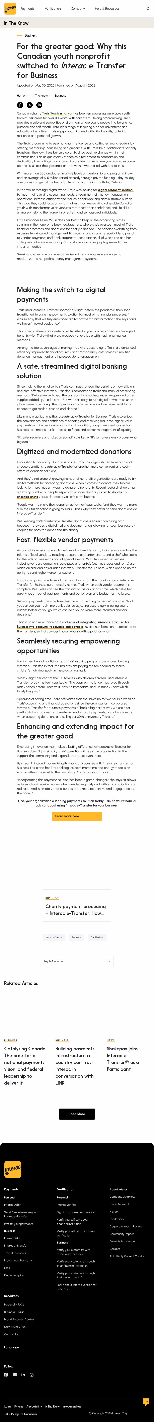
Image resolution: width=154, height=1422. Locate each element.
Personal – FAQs (14, 1304)
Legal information (53, 961)
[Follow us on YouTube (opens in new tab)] (17, 1377)
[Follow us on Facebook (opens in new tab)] (8, 1377)
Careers (115, 1249)
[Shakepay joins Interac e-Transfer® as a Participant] (128, 1010)
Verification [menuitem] (53, 8)
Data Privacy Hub (14, 1327)
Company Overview (122, 1196)
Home (21, 95)
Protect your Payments (18, 1260)
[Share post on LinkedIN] (39, 105)
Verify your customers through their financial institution (76, 1263)
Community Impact (122, 1234)
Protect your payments (18, 1224)
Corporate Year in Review (126, 1226)
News (111, 1040)
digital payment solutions (116, 190)
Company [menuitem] (78, 8)
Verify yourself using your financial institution (72, 1222)
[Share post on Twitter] (30, 105)
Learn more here (67, 816)
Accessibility (34, 1406)
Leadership (117, 1219)
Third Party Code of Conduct (128, 1256)
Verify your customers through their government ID (76, 1275)
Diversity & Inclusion (122, 1241)
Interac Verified (66, 1204)
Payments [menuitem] (27, 8)
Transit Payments (15, 1253)
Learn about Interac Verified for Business (76, 1287)
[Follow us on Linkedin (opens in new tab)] (25, 1377)
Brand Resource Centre (19, 1319)
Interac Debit (12, 1204)
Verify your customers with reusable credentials (73, 1252)
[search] (148, 8)
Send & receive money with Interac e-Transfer (21, 1214)
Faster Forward (119, 1204)
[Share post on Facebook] (20, 105)
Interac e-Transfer (54, 937)
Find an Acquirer (14, 1275)
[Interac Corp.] (10, 9)
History (114, 1211)
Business (31, 35)
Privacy (18, 1406)
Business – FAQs (14, 1312)
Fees (7, 1268)
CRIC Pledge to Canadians (20, 1414)
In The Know (16, 23)
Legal (7, 1406)
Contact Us (11, 1334)
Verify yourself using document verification (76, 1233)
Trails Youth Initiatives (57, 113)
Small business (97, 937)
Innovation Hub (72, 1406)
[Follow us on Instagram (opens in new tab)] (34, 1377)
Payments (76, 937)
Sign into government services (76, 1212)
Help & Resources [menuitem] (107, 8)
